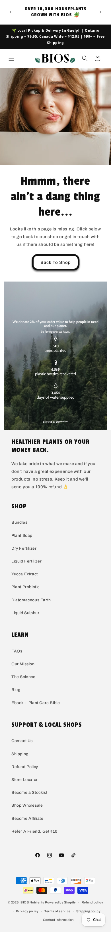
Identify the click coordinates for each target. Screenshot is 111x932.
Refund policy (92, 902)
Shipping (19, 754)
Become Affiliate (27, 818)
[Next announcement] (100, 12)
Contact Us (22, 741)
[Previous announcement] (10, 12)
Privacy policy (27, 911)
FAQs (16, 651)
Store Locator (24, 780)
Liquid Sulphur (25, 613)
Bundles (19, 522)
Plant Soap (21, 535)
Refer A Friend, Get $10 (34, 831)
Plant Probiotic (25, 587)
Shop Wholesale (27, 805)
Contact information (58, 919)
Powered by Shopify (60, 902)
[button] (11, 58)
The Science (23, 677)
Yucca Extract (24, 574)
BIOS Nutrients (32, 902)
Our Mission (23, 664)
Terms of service (57, 911)
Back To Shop (55, 262)
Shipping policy (88, 911)
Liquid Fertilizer (26, 561)
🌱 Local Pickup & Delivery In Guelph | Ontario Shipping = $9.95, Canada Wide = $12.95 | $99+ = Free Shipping (55, 36)
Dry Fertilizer (23, 548)
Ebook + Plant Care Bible (35, 703)
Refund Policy (24, 767)
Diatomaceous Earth (31, 600)
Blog (15, 690)
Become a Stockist (29, 792)
